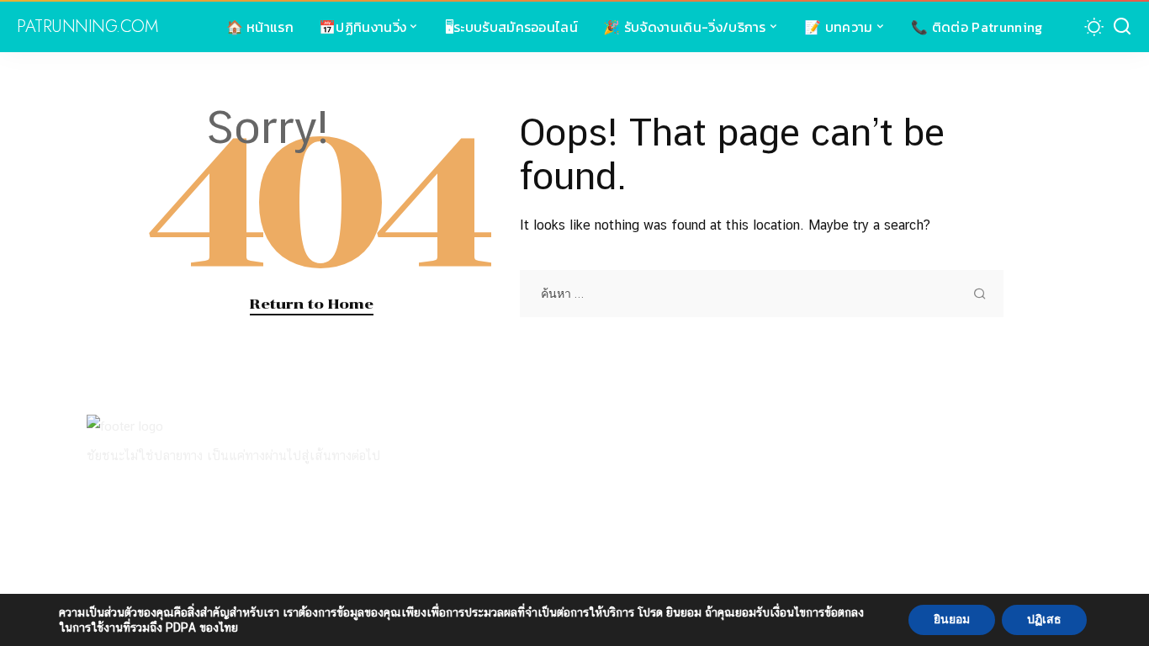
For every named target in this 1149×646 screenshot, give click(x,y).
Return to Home (311, 303)
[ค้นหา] (1122, 27)
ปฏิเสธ (1044, 619)
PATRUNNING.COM (87, 27)
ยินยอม (952, 619)
